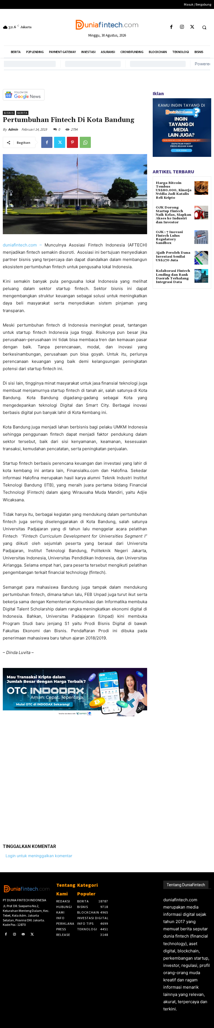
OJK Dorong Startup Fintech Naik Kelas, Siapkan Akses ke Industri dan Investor (173, 214)
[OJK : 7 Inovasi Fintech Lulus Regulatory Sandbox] (201, 237)
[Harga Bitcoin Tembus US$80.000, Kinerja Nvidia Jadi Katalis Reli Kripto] (201, 188)
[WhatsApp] (85, 142)
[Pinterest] (72, 142)
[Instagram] (182, 27)
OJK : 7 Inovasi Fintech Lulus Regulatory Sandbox (169, 237)
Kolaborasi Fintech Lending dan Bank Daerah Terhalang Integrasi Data (173, 276)
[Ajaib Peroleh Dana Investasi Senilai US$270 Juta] (201, 258)
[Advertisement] (75, 775)
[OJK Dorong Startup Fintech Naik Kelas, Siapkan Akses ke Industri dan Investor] (201, 212)
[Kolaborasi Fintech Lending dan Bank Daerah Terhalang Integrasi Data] (201, 276)
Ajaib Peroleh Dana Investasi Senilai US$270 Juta (173, 256)
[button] (204, 27)
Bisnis (9, 113)
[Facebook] (171, 27)
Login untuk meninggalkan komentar (39, 855)
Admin (13, 129)
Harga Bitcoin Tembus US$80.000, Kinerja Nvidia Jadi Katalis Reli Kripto (173, 190)
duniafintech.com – (24, 245)
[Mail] (23, 934)
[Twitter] (192, 27)
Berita (22, 113)
